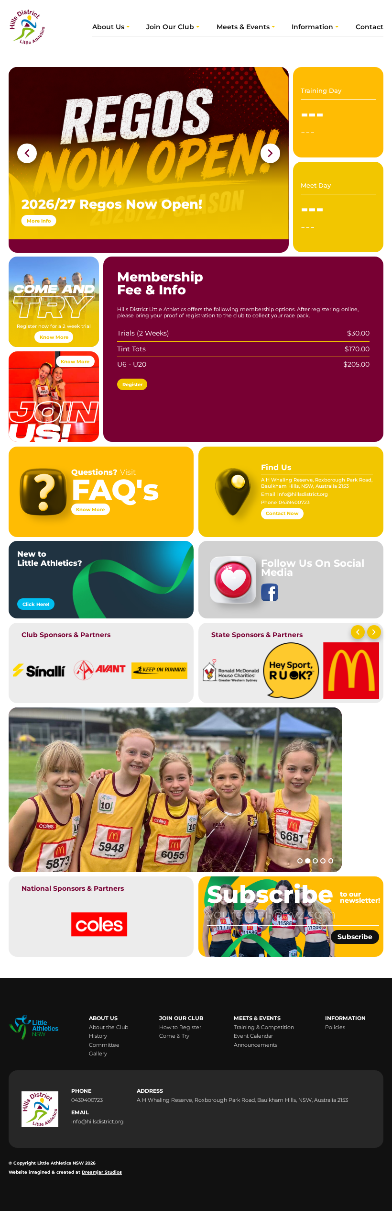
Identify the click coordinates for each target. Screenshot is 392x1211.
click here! (35, 604)
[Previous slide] (358, 632)
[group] (39, 669)
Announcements (255, 1045)
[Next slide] (270, 153)
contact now (282, 513)
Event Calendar (253, 1036)
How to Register (180, 1028)
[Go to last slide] (27, 153)
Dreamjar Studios (102, 1172)
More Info (39, 221)
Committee (104, 1045)
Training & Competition (264, 1028)
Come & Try (174, 1036)
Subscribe (354, 937)
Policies (335, 1028)
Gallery (98, 1054)
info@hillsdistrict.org (302, 494)
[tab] (300, 860)
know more (54, 337)
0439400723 (294, 502)
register (132, 384)
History (98, 1036)
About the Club (108, 1028)
